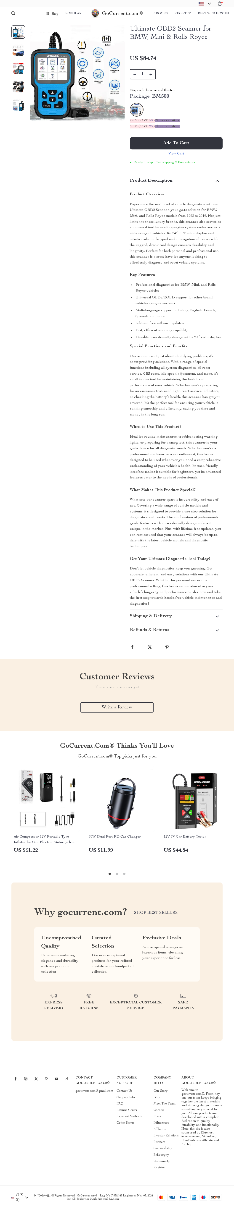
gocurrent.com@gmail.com (94, 1091)
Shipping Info (126, 1097)
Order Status (126, 1123)
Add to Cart (176, 143)
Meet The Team (165, 1103)
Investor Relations (166, 1135)
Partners (159, 1142)
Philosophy (161, 1155)
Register (183, 13)
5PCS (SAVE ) (142, 126)
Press (157, 1116)
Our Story (161, 1091)
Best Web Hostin (213, 13)
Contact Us (125, 1091)
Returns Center (127, 1110)
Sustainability (163, 1148)
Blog (157, 1097)
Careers (159, 1110)
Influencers (161, 1123)
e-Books (160, 13)
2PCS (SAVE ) (142, 120)
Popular (73, 13)
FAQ (120, 1103)
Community (162, 1161)
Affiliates (160, 1129)
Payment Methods (129, 1116)
